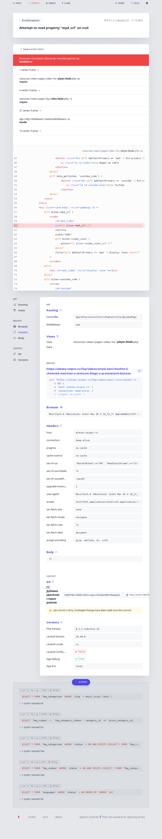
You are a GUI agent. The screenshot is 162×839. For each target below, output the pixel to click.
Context (18, 348)
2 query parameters (33, 751)
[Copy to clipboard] (139, 317)
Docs (45, 817)
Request (17, 321)
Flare (104, 817)
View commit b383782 (140, 595)
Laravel (58, 817)
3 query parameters (33, 775)
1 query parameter (32, 703)
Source (32, 817)
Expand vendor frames (33, 49)
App (15, 299)
